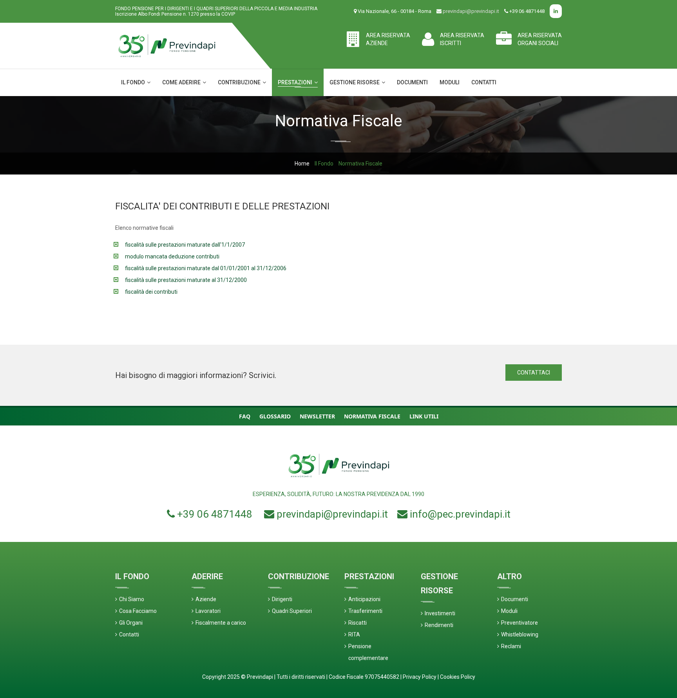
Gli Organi (131, 623)
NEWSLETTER (317, 416)
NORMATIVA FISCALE (372, 416)
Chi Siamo (131, 599)
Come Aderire (182, 82)
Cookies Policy (457, 677)
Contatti (483, 82)
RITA (354, 634)
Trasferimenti (365, 611)
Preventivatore (519, 623)
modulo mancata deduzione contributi (172, 256)
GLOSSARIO (275, 416)
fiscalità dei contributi (151, 292)
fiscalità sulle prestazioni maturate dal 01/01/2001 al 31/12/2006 (205, 268)
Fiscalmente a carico (220, 623)
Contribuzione (240, 82)
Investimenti (440, 613)
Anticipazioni (364, 599)
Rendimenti (439, 625)
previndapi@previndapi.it (471, 11)
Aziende (205, 599)
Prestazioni (295, 82)
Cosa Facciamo (138, 611)
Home (302, 163)
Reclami (511, 646)
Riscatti (357, 623)
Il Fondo (133, 82)
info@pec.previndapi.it (460, 514)
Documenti (412, 82)
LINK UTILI (423, 416)
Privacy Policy (419, 677)
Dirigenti (282, 599)
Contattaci (533, 372)
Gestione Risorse (355, 82)
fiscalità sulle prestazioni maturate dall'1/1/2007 (185, 245)
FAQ (244, 416)
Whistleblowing (519, 634)
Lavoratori (208, 611)
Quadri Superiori (292, 611)
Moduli (450, 82)
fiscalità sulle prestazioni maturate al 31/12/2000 (186, 280)
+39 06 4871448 (214, 514)
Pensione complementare (368, 652)
